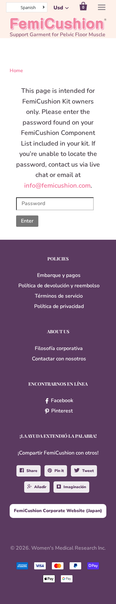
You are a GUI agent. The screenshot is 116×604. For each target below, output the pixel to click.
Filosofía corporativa (59, 348)
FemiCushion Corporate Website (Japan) (58, 511)
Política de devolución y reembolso (59, 285)
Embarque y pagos (59, 275)
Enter (27, 221)
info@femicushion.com (57, 185)
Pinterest (62, 410)
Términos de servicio (59, 296)
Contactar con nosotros (59, 358)
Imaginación (74, 486)
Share (31, 470)
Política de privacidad (59, 306)
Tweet (88, 470)
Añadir (40, 486)
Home (16, 70)
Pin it (59, 470)
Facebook (62, 400)
